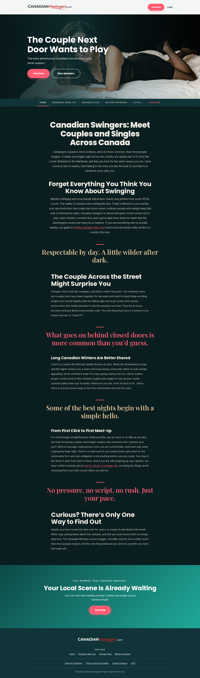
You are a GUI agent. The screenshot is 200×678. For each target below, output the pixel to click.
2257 (133, 663)
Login (170, 7)
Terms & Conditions (73, 663)
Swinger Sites (91, 102)
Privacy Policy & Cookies (97, 663)
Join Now (156, 7)
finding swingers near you (89, 227)
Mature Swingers (116, 102)
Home (43, 102)
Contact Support (119, 663)
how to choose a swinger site (101, 465)
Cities (138, 102)
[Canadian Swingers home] (49, 7)
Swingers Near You (64, 102)
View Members (66, 73)
